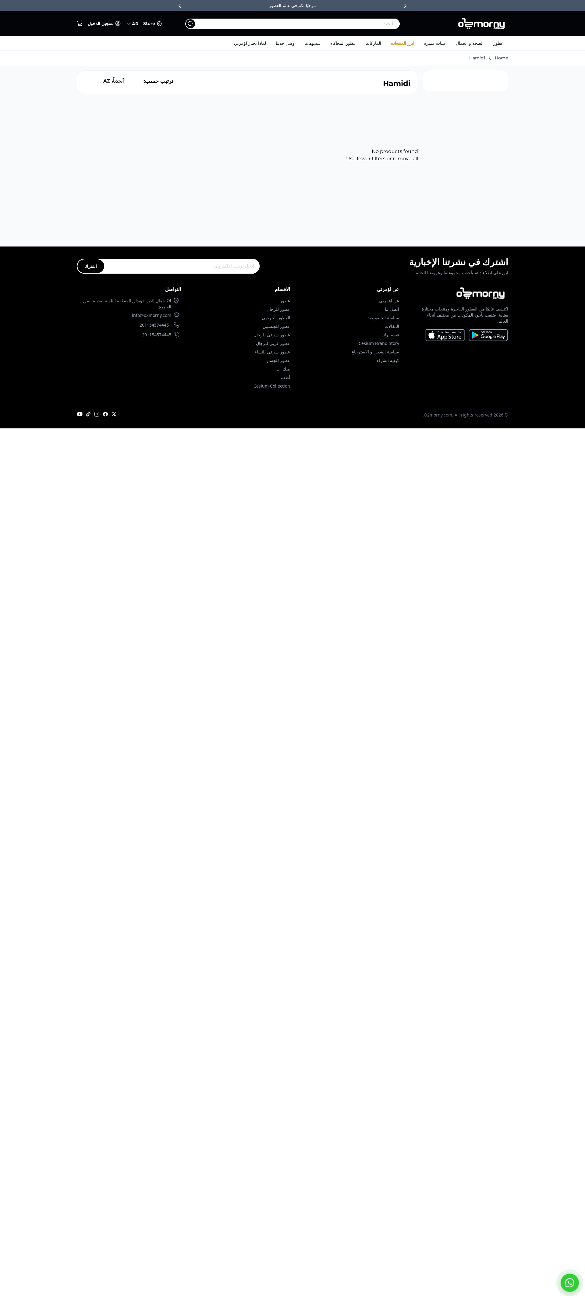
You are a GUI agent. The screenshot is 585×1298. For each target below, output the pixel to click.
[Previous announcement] (180, 6)
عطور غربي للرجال (273, 343)
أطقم (285, 377)
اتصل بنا (392, 309)
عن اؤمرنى (389, 300)
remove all (405, 158)
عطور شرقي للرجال (272, 335)
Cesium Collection (272, 386)
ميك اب (283, 369)
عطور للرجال (278, 309)
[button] (80, 24)
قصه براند (390, 335)
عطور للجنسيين (276, 326)
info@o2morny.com (151, 315)
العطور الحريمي (276, 318)
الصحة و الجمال (470, 43)
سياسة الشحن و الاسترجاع (375, 352)
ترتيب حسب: (158, 81)
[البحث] (190, 24)
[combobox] (304, 24)
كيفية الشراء (388, 360)
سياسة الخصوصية (383, 318)
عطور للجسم (278, 360)
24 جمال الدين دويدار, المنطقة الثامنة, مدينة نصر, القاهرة (127, 304)
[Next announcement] (405, 6)
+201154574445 (155, 325)
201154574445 (156, 335)
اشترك (91, 266)
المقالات (392, 326)
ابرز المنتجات (402, 43)
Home (501, 58)
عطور (498, 43)
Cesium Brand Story (379, 343)
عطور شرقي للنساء (272, 352)
